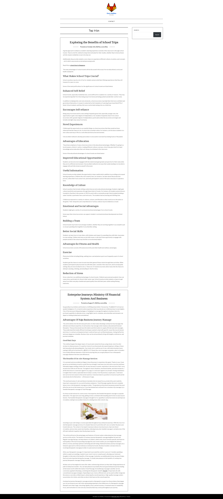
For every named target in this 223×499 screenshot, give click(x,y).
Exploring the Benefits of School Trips (94, 42)
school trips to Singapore (77, 65)
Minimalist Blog (115, 496)
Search (136, 30)
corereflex (104, 47)
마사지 (105, 471)
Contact (111, 21)
